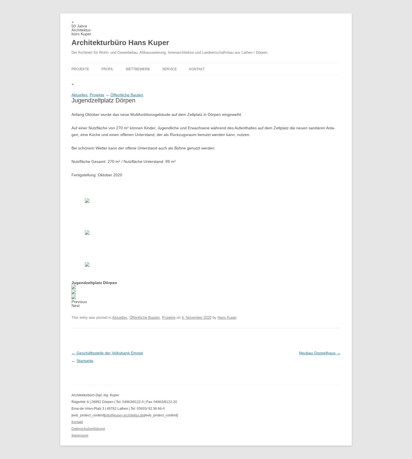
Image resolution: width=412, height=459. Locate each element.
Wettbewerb (138, 69)
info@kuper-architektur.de (124, 415)
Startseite (85, 361)
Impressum (79, 435)
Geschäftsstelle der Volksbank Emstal (107, 353)
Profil (107, 69)
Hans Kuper (226, 317)
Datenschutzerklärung (88, 429)
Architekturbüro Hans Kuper (120, 42)
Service (169, 69)
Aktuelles (79, 95)
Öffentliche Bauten (126, 95)
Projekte (80, 69)
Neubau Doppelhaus (320, 353)
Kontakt (197, 69)
